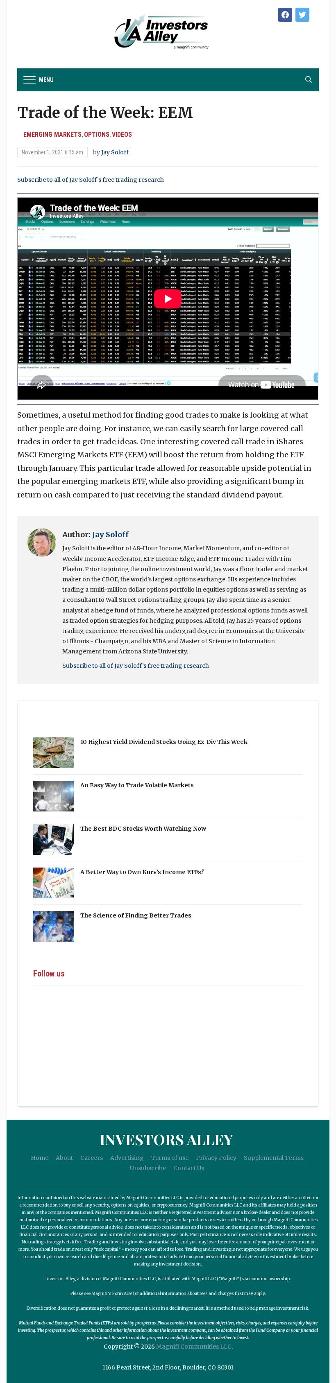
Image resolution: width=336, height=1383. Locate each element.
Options (96, 134)
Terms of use (169, 1158)
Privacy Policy (216, 1158)
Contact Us (188, 1168)
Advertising (127, 1158)
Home (39, 1158)
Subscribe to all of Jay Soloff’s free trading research (90, 179)
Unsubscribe (148, 1168)
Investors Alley (166, 1139)
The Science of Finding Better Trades (135, 915)
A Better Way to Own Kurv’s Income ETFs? (142, 872)
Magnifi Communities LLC (194, 1346)
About (64, 1158)
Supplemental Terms (274, 1158)
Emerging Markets (52, 134)
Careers (91, 1158)
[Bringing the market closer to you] (143, 32)
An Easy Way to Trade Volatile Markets (137, 785)
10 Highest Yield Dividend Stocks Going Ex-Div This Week (163, 742)
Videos (122, 134)
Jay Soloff (115, 152)
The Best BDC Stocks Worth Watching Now (143, 828)
